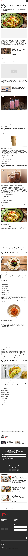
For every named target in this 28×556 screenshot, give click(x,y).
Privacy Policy (2, 544)
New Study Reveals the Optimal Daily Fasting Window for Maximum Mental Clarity (19, 479)
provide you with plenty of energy (14, 81)
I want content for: (4, 458)
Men (10, 458)
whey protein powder (9, 155)
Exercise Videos (16, 519)
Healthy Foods (15, 431)
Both (8, 458)
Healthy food (11, 431)
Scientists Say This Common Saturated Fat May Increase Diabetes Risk (19, 488)
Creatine (20, 190)
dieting (5, 431)
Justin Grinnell (7, 436)
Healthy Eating (3, 4)
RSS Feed (15, 521)
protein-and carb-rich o (13, 60)
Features (2, 520)
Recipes (2, 521)
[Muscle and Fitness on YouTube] (15, 470)
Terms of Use (2, 543)
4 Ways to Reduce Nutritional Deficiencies (23, 443)
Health (7, 431)
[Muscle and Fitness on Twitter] (13, 470)
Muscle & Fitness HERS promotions (7, 460)
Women (13, 458)
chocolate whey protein (7, 194)
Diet (2, 431)
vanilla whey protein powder (9, 118)
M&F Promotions (5, 459)
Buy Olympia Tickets (4, 524)
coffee (9, 42)
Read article (14, 54)
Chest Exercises (9, 441)
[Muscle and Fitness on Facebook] (10, 470)
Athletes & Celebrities (4, 519)
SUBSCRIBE (23, 458)
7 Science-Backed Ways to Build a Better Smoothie (18, 497)
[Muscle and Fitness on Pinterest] (18, 470)
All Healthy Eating (14, 504)
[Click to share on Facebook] (0, 276)
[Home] (1, 1)
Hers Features (14, 48)
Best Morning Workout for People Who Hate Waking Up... (19, 88)
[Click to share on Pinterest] (0, 278)
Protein (23, 431)
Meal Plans (19, 431)
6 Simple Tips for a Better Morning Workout (18, 50)
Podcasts (15, 520)
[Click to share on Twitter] (0, 277)
